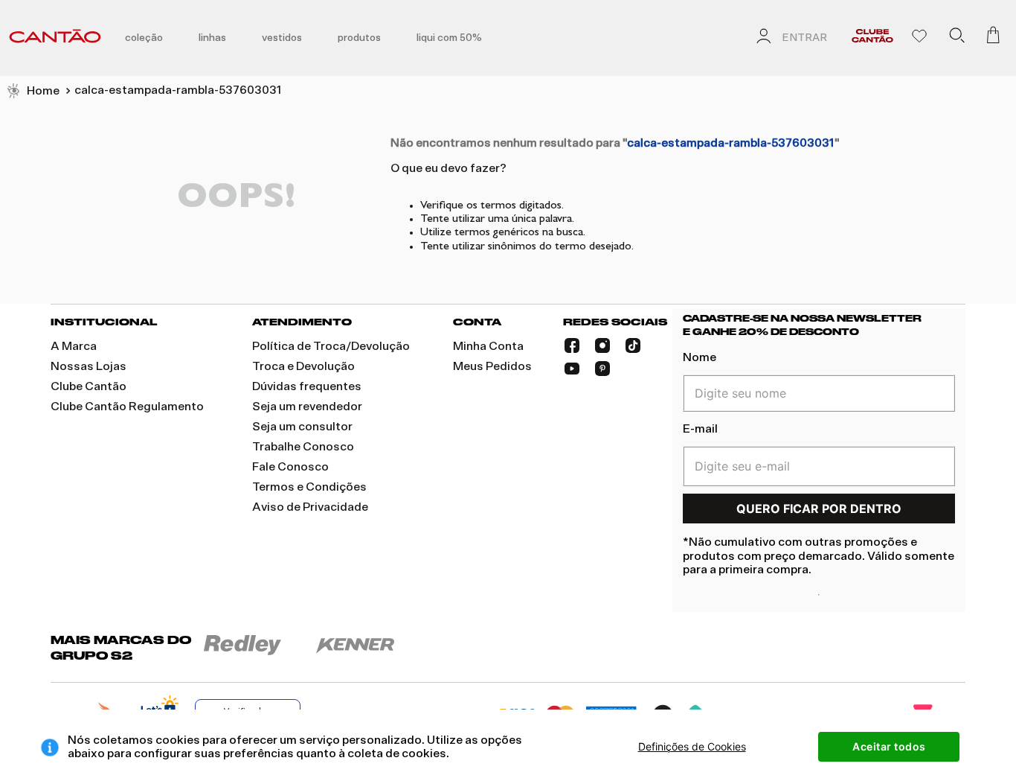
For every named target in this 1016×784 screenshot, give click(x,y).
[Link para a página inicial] (32, 91)
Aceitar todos (889, 746)
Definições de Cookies (692, 746)
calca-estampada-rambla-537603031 (178, 90)
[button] (956, 38)
